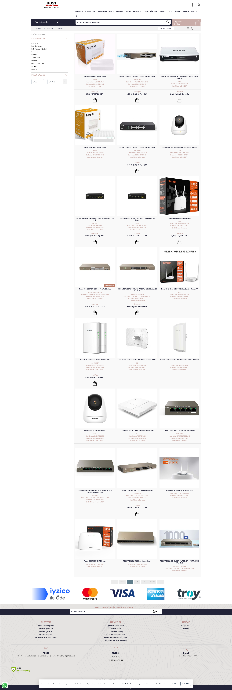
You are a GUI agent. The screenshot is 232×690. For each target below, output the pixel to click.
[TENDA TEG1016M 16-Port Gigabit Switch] (137, 539)
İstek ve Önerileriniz (116, 626)
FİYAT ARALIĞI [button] (38, 75)
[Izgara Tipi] (187, 28)
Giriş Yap (197, 5)
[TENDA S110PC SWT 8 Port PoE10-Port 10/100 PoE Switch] (137, 196)
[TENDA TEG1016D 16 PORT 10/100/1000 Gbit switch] (137, 125)
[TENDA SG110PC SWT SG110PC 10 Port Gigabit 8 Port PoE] (95, 196)
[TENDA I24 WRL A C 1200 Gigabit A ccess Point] (137, 408)
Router (128, 11)
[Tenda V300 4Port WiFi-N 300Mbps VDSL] (179, 468)
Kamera (186, 11)
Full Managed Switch (106, 11)
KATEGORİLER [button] (38, 38)
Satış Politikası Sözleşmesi (46, 637)
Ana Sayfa (79, 11)
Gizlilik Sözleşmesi (46, 626)
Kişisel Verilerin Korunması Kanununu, (107, 684)
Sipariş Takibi (116, 629)
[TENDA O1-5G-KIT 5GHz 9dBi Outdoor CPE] (95, 337)
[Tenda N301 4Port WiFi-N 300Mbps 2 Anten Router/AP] (179, 267)
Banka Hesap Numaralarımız (116, 637)
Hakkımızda (186, 626)
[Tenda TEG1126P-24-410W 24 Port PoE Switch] (95, 267)
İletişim (186, 629)
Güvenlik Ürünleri (151, 11)
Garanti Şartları (46, 629)
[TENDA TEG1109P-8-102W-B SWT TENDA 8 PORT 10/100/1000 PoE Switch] (95, 468)
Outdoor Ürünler (174, 11)
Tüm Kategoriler (41, 22)
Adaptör (194, 11)
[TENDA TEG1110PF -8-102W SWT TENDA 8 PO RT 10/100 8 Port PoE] (179, 539)
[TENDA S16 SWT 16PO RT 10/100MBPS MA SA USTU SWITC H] (179, 54)
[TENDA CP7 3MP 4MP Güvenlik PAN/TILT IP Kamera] (179, 125)
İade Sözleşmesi (45, 635)
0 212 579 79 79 (116, 657)
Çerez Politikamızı (146, 684)
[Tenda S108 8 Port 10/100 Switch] (95, 54)
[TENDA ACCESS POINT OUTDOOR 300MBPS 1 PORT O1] (179, 337)
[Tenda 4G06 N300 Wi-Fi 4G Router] (179, 196)
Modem (162, 11)
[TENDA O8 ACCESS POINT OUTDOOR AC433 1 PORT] (137, 337)
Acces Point (137, 11)
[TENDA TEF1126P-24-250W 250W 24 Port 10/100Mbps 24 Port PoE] (137, 267)
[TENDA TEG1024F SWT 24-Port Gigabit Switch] (137, 468)
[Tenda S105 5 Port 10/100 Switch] (95, 125)
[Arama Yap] (168, 22)
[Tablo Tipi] (191, 28)
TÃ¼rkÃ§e (193, 5)
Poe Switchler (90, 11)
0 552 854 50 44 (116, 660)
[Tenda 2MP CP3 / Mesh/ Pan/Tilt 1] (95, 408)
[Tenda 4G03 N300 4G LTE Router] (95, 539)
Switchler (119, 11)
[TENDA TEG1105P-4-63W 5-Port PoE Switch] (179, 408)
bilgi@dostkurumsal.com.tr (186, 656)
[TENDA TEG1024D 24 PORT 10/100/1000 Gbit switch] (137, 54)
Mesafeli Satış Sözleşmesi (116, 640)
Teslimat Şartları (45, 632)
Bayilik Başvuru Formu (115, 635)
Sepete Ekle (95, 100)
